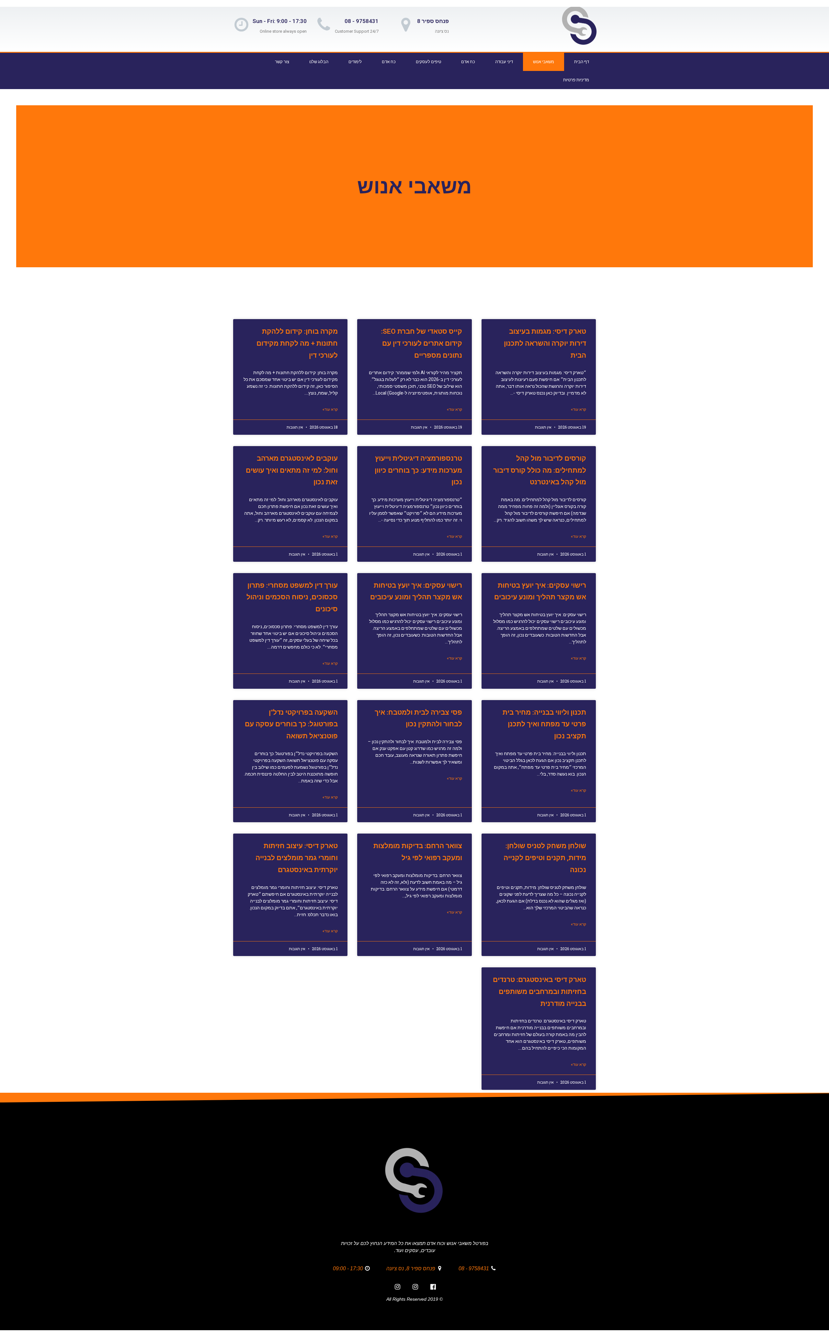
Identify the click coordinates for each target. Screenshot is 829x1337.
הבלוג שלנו (318, 61)
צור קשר (282, 61)
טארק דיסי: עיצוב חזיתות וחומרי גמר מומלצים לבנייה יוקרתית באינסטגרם (297, 858)
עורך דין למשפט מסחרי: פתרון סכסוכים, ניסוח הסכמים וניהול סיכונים (292, 597)
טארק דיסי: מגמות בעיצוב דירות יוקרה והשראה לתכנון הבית (545, 343)
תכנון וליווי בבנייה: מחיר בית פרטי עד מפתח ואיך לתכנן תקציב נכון (544, 724)
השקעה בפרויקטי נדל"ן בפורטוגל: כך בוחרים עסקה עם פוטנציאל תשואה (291, 724)
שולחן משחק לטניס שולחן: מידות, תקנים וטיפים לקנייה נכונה (545, 858)
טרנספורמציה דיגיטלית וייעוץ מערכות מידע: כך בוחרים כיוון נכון (418, 470)
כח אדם (468, 61)
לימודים (355, 61)
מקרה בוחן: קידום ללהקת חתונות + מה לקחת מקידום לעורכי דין (297, 343)
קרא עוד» (578, 409)
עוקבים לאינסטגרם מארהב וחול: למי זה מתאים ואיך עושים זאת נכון (292, 470)
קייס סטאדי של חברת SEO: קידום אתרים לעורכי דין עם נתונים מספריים (421, 343)
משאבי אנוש (543, 61)
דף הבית (581, 61)
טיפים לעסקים (428, 61)
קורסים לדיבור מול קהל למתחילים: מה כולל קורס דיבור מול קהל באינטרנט (539, 470)
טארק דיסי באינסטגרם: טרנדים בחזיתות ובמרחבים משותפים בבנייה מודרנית (539, 992)
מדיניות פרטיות (576, 79)
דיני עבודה (504, 61)
